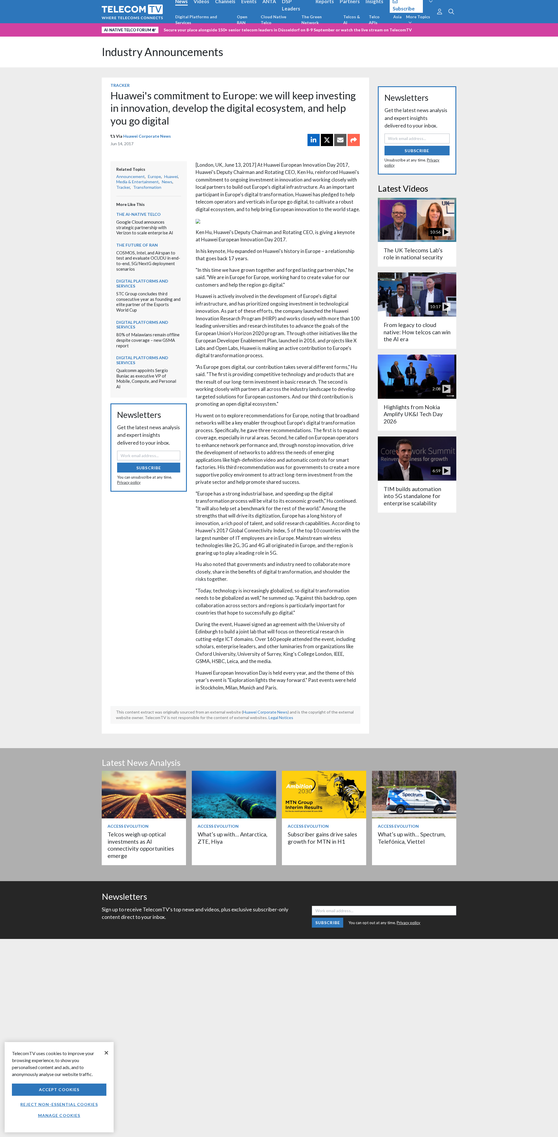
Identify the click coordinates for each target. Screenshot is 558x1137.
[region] (59, 1087)
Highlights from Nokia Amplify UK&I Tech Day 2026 (413, 414)
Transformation (147, 187)
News (167, 181)
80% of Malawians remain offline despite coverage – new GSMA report (148, 340)
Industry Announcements (162, 51)
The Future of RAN (137, 245)
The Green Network (311, 19)
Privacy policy (129, 482)
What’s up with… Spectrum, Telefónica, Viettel (412, 838)
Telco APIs (374, 19)
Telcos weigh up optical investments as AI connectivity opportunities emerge (141, 845)
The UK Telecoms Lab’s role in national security (413, 254)
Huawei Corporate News (147, 136)
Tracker (120, 85)
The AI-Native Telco (138, 214)
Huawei (171, 176)
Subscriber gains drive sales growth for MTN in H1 (322, 838)
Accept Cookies (59, 1089)
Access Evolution (128, 826)
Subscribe (148, 467)
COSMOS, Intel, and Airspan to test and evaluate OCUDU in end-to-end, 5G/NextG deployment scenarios (148, 261)
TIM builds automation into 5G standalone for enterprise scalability (412, 496)
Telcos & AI (351, 19)
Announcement (130, 176)
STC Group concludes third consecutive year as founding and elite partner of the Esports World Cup (148, 301)
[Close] (106, 1052)
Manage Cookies (59, 1115)
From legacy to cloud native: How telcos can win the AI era (417, 331)
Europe (154, 176)
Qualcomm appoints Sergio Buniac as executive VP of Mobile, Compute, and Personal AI (146, 378)
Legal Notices (281, 717)
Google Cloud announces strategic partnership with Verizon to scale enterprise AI (144, 227)
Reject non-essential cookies (59, 1104)
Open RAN (242, 19)
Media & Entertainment (137, 181)
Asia (397, 16)
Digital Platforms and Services (196, 19)
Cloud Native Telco (273, 19)
